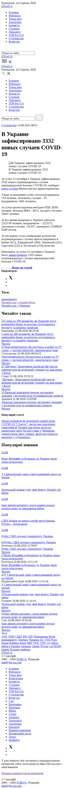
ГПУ (43, 643)
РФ (25, 636)
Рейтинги (15, 15)
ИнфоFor (14, 740)
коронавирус (9, 299)
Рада (54, 639)
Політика (14, 707)
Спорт (12, 714)
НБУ (29, 643)
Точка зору (15, 18)
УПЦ (11, 636)
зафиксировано (17, 255)
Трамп (36, 646)
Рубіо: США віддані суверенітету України (27, 548)
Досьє (12, 736)
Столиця (14, 28)
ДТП (48, 639)
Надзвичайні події (20, 733)
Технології (15, 720)
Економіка (15, 704)
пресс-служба (9, 188)
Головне (14, 12)
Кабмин (14, 643)
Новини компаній (20, 730)
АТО (4, 636)
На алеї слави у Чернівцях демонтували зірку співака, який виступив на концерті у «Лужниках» (29, 434)
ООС (36, 643)
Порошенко (41, 636)
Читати (5, 343)
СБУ (30, 636)
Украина (34, 639)
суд (49, 643)
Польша (15, 649)
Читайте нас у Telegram (15, 305)
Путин (44, 646)
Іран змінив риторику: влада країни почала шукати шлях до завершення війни (28, 625)
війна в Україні (10, 646)
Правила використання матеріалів (22, 773)
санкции (26, 646)
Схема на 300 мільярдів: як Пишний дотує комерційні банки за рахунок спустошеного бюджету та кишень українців (28, 337)
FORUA (22, 659)
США (18, 636)
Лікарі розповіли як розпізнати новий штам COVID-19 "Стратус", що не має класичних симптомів (28, 424)
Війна (12, 710)
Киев (23, 643)
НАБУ (57, 646)
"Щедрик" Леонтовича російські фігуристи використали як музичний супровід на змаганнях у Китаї (31, 382)
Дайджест (15, 31)
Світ (11, 701)
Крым (5, 643)
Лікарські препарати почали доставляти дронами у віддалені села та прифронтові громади (31, 404)
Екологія (14, 727)
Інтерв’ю (14, 25)
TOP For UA (16, 35)
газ (51, 646)
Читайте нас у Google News (18, 302)
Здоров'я (14, 717)
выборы (25, 649)
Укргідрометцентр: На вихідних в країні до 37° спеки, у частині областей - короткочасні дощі (30, 358)
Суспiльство (16, 38)
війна (54, 643)
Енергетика (16, 678)
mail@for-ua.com (11, 662)
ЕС (42, 639)
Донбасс (23, 639)
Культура (14, 41)
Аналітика (15, 22)
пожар (5, 649)
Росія (52, 636)
